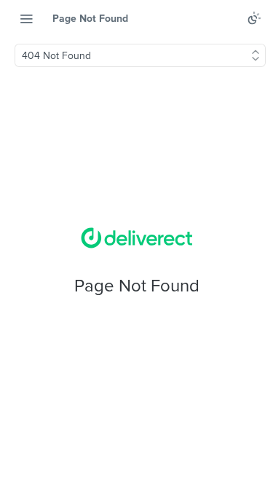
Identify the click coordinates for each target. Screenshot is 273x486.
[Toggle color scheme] (254, 18)
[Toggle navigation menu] (26, 18)
